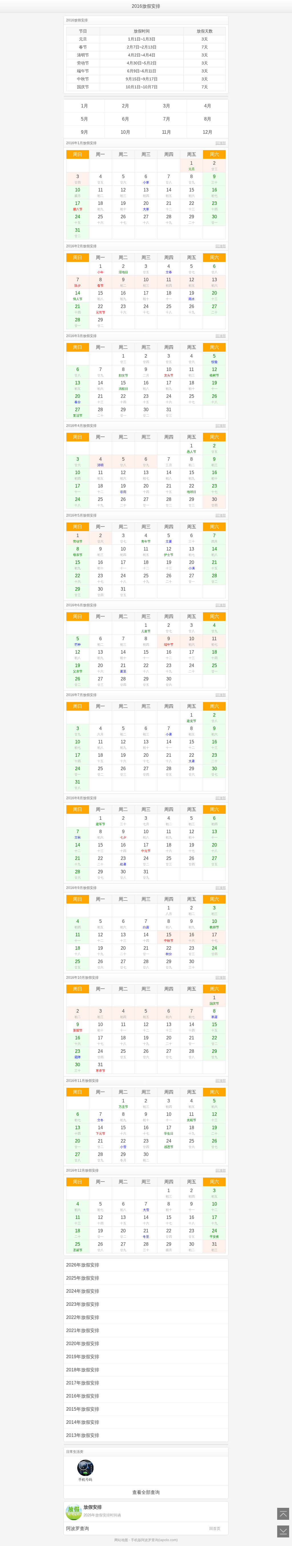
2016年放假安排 (82, 1396)
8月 (207, 119)
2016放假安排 (146, 6)
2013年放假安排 (82, 1435)
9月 (84, 132)
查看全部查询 (146, 1492)
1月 (84, 105)
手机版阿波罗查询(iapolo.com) (154, 1540)
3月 (166, 105)
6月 (125, 119)
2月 (125, 105)
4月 (207, 105)
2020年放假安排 (82, 1343)
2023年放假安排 (82, 1304)
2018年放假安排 (82, 1369)
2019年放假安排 (82, 1356)
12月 (207, 132)
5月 (84, 119)
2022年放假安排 (82, 1317)
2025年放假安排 (82, 1278)
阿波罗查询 (143, 1528)
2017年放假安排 (82, 1382)
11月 (166, 132)
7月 (166, 119)
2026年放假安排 (82, 1265)
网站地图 (121, 1540)
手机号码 (85, 1480)
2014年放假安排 (82, 1422)
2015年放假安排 (82, 1409)
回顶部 (221, 143)
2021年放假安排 (82, 1330)
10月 (125, 132)
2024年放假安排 (82, 1291)
